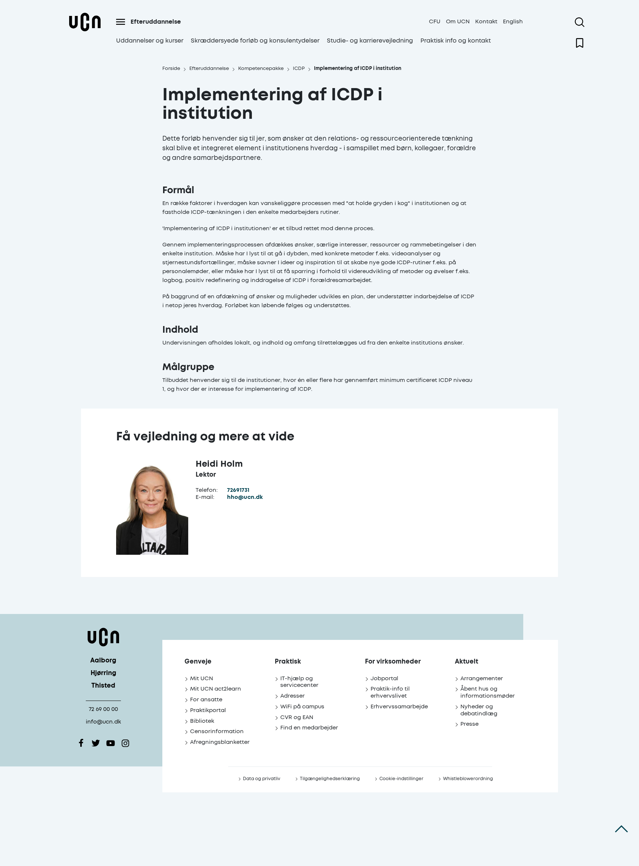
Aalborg (103, 661)
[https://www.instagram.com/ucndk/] (125, 743)
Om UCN (458, 21)
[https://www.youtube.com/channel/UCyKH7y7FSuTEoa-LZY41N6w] (110, 743)
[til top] (621, 829)
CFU (434, 21)
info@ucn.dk (103, 722)
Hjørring (103, 673)
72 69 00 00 (103, 709)
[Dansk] (84, 31)
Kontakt (486, 21)
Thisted (103, 686)
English (513, 21)
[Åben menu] (120, 22)
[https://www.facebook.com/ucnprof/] (81, 743)
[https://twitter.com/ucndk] (95, 743)
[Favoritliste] (579, 43)
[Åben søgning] (579, 22)
